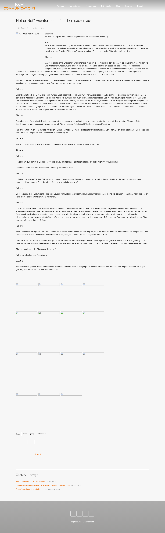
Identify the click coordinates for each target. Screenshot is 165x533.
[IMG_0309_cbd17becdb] (27, 407)
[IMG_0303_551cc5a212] (71, 366)
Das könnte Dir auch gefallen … (29, 489)
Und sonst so (41, 434)
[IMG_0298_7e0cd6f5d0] (49, 366)
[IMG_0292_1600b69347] (71, 326)
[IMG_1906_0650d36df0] (27, 291)
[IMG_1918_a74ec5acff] (49, 291)
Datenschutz (88, 522)
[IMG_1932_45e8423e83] (93, 291)
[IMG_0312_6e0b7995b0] (49, 407)
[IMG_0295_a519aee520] (93, 326)
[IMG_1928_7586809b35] (27, 326)
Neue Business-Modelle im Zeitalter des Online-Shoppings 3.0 (43, 485)
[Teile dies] (18, 442)
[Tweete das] (24, 442)
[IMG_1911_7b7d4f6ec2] (71, 291)
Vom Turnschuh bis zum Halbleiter (30, 481)
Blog (42, 28)
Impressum (76, 522)
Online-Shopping (28, 434)
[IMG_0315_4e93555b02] (71, 407)
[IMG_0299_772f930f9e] (27, 366)
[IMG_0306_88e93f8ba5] (93, 366)
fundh (34, 28)
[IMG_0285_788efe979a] (49, 319)
